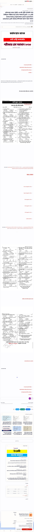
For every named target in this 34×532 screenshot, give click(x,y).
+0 (29, 398)
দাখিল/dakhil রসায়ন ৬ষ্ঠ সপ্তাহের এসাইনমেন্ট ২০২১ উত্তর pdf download (18, 474)
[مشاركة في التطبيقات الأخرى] (14, 409)
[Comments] (4, 531)
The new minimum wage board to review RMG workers (18, 460)
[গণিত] (13, 4)
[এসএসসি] (21, 469)
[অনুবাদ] (21, 459)
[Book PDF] (16, 4)
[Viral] (11, 4)
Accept (27, 529)
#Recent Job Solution (30, 406)
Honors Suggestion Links (27, 186)
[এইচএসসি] (21, 465)
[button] (28, 409)
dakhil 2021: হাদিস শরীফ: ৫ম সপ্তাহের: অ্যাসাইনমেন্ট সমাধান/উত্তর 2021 (16, 470)
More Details (19, 529)
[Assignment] (18, 465)
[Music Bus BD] (29, 26)
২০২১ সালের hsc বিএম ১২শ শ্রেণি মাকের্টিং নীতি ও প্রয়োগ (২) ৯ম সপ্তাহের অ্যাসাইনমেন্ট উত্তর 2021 (16, 467)
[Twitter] (28, 518)
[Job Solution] (20, 4)
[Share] (11, 531)
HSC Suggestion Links (28, 199)
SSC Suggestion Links (28, 205)
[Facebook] (31, 518)
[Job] (23, 4)
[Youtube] (25, 518)
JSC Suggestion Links (28, 212)
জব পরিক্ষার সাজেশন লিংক (28, 218)
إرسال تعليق (17, 440)
